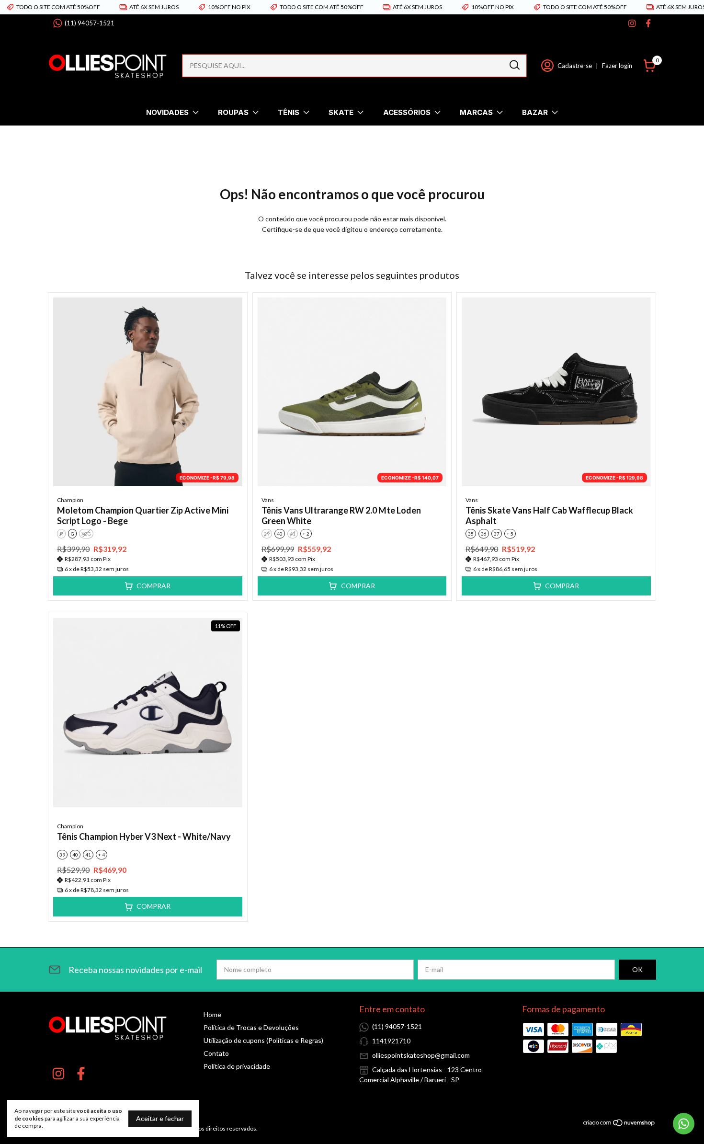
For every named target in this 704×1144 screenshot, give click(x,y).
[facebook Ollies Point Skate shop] (648, 23)
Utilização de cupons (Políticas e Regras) (263, 1040)
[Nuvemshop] (619, 1124)
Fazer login (617, 65)
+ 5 (510, 534)
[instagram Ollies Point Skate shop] (632, 23)
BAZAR (535, 112)
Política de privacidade (237, 1066)
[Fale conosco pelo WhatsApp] (683, 1123)
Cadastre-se (574, 65)
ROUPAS (233, 112)
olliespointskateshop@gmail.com (421, 1055)
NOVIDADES (167, 112)
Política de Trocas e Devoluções (251, 1027)
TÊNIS (288, 112)
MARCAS (476, 112)
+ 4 (101, 855)
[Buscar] (514, 65)
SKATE (341, 112)
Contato (216, 1053)
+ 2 (306, 534)
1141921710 (391, 1041)
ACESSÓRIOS (407, 112)
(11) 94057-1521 (89, 23)
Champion (70, 499)
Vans (267, 499)
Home (212, 1014)
